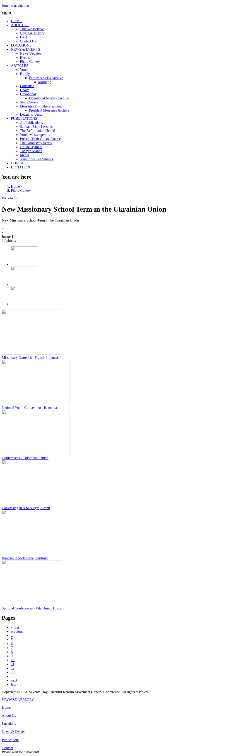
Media (24, 155)
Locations (9, 724)
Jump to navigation (15, 5)
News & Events (13, 732)
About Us (9, 715)
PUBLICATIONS (24, 118)
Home (15, 186)
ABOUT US (20, 25)
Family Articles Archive (46, 78)
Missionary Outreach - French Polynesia (30, 357)
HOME (16, 21)
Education (27, 86)
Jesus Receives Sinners (36, 159)
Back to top (10, 198)
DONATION (20, 167)
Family (25, 74)
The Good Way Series (36, 143)
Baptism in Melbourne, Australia (25, 558)
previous (17, 631)
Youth (24, 70)
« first (15, 627)
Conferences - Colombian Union (25, 458)
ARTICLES (19, 66)
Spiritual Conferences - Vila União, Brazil (32, 608)
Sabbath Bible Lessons (36, 126)
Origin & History (32, 33)
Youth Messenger (32, 135)
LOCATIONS (21, 45)
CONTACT (19, 163)
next (14, 680)
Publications (10, 740)
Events (25, 57)
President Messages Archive (49, 110)
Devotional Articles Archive (49, 98)
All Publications (31, 122)
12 (12, 668)
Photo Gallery (30, 61)
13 (12, 672)
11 (12, 664)
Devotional (28, 94)
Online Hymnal (31, 147)
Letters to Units (31, 114)
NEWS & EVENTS (25, 49)
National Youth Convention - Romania (29, 408)
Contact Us (28, 41)
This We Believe (32, 29)
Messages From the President (41, 106)
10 (12, 660)
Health (24, 90)
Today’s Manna (31, 151)
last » (14, 684)
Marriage (44, 82)
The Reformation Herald (37, 131)
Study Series (29, 102)
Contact (7, 748)
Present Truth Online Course (40, 139)
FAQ (23, 37)
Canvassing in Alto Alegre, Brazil (26, 508)
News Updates (30, 53)
